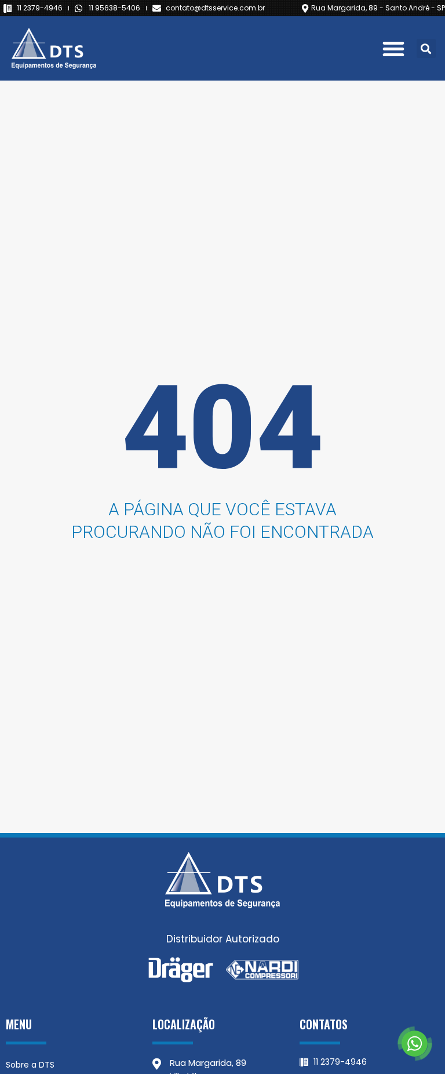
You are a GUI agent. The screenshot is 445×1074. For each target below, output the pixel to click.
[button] (393, 48)
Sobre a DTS (30, 1065)
